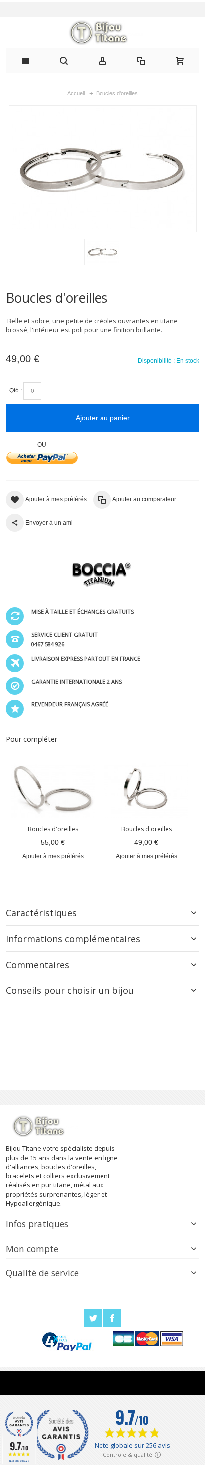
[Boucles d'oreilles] (53, 790)
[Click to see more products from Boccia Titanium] (99, 574)
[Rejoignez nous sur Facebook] (112, 1318)
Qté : (15, 390)
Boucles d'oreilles (53, 829)
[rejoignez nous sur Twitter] (93, 1318)
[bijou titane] (103, 32)
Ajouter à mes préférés (53, 856)
